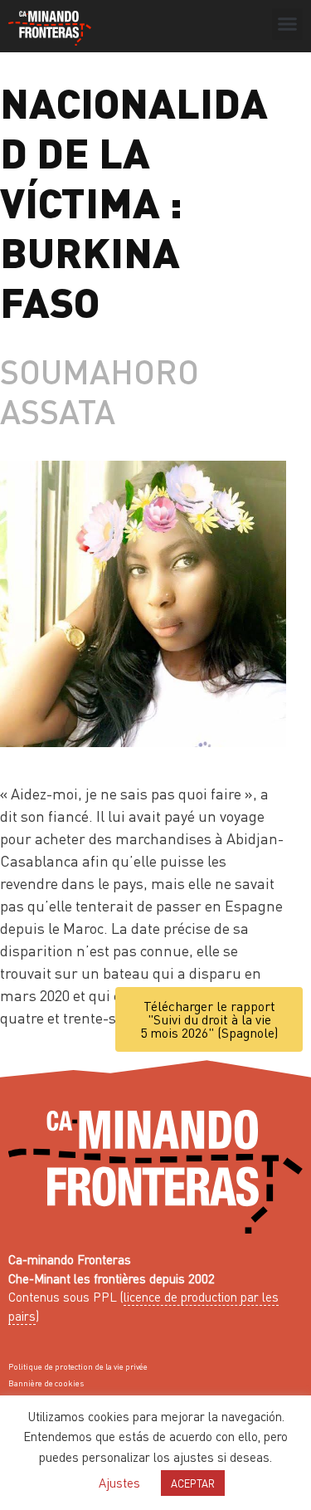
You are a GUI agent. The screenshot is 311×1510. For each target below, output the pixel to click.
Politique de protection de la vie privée (78, 1366)
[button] (288, 24)
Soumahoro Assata (99, 390)
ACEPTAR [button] (193, 1483)
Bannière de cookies (46, 1383)
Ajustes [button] (119, 1482)
